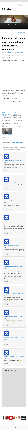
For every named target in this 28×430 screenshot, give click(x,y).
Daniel (5, 266)
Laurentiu (6, 356)
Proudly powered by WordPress (14, 427)
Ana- (5, 183)
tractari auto (6, 293)
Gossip (5, 316)
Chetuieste (6, 200)
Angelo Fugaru (19, 52)
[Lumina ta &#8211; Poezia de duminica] (7, 131)
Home (3, 24)
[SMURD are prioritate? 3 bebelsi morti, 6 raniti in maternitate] (7, 118)
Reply (6, 170)
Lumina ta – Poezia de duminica (7, 135)
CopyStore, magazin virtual (8, 27)
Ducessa (6, 160)
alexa (5, 245)
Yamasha (6, 337)
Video (16, 142)
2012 (14, 142)
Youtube (20, 142)
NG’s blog (18, 27)
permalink (17, 144)
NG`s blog (6, 9)
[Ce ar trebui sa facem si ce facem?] (18, 118)
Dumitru (5, 221)
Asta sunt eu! (10, 24)
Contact (16, 24)
